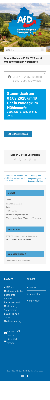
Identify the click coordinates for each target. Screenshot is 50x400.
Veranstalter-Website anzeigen (18, 239)
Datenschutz (35, 293)
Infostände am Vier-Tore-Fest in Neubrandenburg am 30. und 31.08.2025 (16, 177)
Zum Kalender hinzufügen (18, 134)
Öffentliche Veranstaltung (33, 218)
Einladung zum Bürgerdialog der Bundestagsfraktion (35, 178)
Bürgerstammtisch (14, 218)
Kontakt (33, 287)
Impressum (34, 300)
